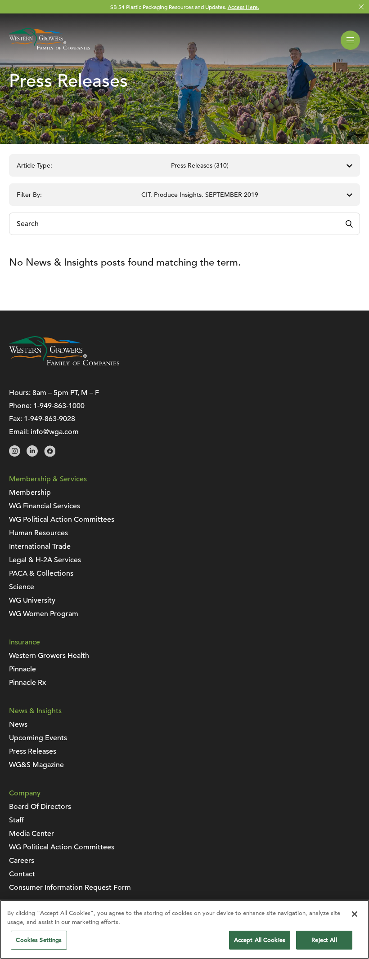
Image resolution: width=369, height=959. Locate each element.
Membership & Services (48, 479)
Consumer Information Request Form (70, 887)
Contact (22, 874)
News (18, 724)
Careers (21, 860)
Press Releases (32, 751)
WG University (32, 600)
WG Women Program (43, 613)
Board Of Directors (40, 806)
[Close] (354, 914)
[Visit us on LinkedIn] (32, 454)
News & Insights (35, 710)
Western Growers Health (49, 655)
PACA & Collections (41, 573)
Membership (30, 492)
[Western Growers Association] (49, 51)
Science (21, 586)
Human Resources (38, 532)
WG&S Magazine (36, 764)
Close (361, 6)
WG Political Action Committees (61, 519)
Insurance (24, 642)
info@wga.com (55, 431)
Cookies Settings (39, 940)
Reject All (324, 940)
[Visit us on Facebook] (49, 454)
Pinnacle (22, 669)
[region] (184, 929)
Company (24, 793)
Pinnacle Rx (27, 682)
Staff (16, 820)
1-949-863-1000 (59, 405)
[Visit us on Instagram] (14, 454)
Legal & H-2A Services (45, 559)
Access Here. (243, 6)
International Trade (40, 546)
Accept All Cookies (259, 940)
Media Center (31, 833)
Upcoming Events (38, 737)
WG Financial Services (44, 506)
